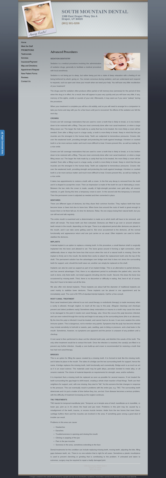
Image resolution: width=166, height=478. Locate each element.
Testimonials (26, 54)
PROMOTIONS (27, 50)
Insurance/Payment (29, 61)
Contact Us (25, 81)
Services (24, 57)
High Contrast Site (2, 144)
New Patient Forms (29, 73)
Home (23, 42)
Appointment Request (30, 69)
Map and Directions (29, 65)
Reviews (24, 77)
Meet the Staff (27, 46)
